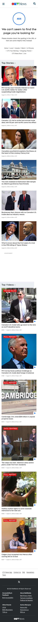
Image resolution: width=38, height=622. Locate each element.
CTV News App (7, 572)
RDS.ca (22, 612)
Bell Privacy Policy (26, 595)
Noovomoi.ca (24, 610)
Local (11, 48)
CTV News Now (17, 53)
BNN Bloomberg (7, 610)
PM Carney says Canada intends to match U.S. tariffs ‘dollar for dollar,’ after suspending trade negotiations (18, 90)
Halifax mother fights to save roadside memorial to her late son (17, 510)
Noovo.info (23, 607)
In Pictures (30, 48)
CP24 (4, 607)
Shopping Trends (25, 51)
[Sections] (3, 4)
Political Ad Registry (26, 600)
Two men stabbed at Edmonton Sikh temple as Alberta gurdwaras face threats (19, 183)
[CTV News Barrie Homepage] (19, 4)
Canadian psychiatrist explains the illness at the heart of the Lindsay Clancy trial (19, 152)
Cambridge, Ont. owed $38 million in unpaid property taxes (18, 418)
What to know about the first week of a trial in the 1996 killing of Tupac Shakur (18, 244)
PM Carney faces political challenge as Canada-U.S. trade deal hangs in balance (18, 372)
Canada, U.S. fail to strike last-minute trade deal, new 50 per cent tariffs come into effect (19, 121)
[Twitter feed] (19, 582)
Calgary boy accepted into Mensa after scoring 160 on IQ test (17, 555)
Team (4, 575)
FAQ (23, 572)
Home (6, 48)
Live (25, 53)
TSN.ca (4, 612)
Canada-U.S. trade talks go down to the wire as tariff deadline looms (19, 326)
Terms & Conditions (26, 598)
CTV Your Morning (13, 51)
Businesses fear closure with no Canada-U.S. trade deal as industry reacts (19, 213)
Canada (17, 48)
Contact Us (17, 572)
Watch (23, 48)
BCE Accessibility (7, 597)
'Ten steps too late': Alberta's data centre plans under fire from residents (18, 464)
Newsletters (30, 572)
